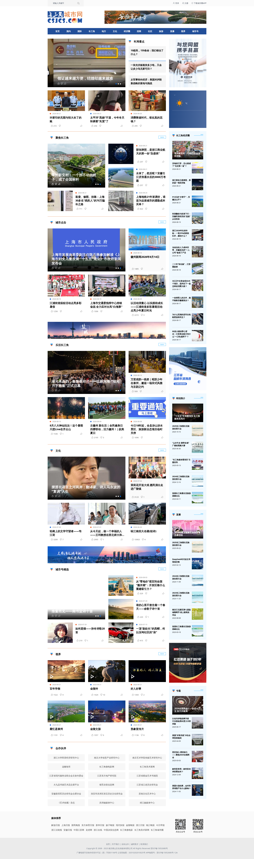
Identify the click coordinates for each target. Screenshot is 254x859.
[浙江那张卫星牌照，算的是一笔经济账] (197, 184)
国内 (69, 31)
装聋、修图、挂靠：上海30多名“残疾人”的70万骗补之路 (90, 200)
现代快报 (120, 825)
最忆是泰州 (56, 729)
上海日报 (65, 825)
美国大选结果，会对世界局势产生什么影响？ (181, 787)
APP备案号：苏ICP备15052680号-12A (162, 852)
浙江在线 (98, 829)
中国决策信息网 (111, 829)
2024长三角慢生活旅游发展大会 (180, 477)
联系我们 (144, 844)
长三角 (92, 31)
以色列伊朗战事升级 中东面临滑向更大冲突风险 (181, 721)
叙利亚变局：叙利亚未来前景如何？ (181, 770)
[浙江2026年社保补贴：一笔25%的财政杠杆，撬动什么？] (197, 235)
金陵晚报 (130, 825)
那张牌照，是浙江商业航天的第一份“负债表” (150, 151)
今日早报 (160, 825)
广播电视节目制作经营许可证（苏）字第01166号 (97, 852)
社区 (150, 31)
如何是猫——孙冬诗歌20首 (90, 630)
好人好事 (136, 688)
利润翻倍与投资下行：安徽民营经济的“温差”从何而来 (181, 216)
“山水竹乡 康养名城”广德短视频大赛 (180, 444)
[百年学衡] (66, 671)
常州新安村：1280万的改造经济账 (187, 154)
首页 (57, 31)
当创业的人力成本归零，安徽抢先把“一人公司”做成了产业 (181, 250)
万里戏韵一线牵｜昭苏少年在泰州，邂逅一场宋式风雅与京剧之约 (146, 383)
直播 (172, 31)
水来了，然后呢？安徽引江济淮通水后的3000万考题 (151, 176)
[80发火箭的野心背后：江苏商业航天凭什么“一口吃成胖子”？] (197, 335)
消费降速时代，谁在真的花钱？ (146, 119)
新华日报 (100, 825)
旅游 (161, 31)
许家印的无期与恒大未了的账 (65, 119)
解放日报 (55, 825)
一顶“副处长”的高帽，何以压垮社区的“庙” (150, 630)
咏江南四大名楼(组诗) (143, 531)
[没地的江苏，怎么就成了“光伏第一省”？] (197, 167)
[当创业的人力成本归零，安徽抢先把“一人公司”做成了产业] (197, 251)
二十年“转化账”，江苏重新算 (181, 265)
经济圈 (127, 31)
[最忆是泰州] (66, 711)
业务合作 (125, 844)
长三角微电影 (126, 829)
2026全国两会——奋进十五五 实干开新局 (187, 710)
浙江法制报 (56, 829)
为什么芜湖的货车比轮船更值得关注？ (181, 315)
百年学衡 (55, 688)
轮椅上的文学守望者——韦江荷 (65, 533)
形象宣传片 (137, 729)
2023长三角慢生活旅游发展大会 (180, 594)
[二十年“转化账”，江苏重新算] (197, 268)
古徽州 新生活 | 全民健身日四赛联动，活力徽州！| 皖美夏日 (107, 429)
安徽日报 (68, 829)
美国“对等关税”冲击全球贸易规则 (181, 736)
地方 (104, 31)
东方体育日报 (87, 825)
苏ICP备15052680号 (159, 848)
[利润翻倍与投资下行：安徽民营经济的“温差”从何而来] (197, 218)
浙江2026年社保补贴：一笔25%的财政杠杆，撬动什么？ (180, 233)
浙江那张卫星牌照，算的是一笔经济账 (181, 181)
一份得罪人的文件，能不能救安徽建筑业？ (181, 299)
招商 (139, 31)
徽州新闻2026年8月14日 (145, 257)
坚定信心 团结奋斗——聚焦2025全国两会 (180, 755)
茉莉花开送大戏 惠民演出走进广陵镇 (147, 486)
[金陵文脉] (106, 711)
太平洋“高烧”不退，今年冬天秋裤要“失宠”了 (107, 119)
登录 (177, 3)
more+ (162, 137)
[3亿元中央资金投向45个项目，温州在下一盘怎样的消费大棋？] (197, 285)
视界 (183, 31)
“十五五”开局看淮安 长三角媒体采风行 (187, 417)
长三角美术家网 (141, 829)
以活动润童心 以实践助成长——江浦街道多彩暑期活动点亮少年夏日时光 (147, 306)
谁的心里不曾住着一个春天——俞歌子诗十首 (150, 606)
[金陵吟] (106, 671)
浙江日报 (140, 825)
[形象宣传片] (147, 711)
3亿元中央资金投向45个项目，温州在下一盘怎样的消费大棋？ (181, 283)
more (202, 134)
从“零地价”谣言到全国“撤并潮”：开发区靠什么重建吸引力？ (150, 585)
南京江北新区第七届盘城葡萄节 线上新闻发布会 (181, 612)
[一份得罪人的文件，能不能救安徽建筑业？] (197, 302)
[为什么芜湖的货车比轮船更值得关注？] (197, 319)
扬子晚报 (110, 825)
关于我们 (115, 844)
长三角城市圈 (157, 829)
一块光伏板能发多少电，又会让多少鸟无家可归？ (146, 66)
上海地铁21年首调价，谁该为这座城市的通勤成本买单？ (150, 200)
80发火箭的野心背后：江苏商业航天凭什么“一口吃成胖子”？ (181, 334)
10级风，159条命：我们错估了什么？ (147, 52)
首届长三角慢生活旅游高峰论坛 (181, 494)
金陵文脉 (95, 729)
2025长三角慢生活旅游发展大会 (180, 427)
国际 (80, 31)
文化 (115, 31)
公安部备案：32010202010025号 (132, 852)
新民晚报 (75, 825)
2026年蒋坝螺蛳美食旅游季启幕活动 (187, 534)
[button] (116, 83)
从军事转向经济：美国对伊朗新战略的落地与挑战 (146, 81)
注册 (186, 3)
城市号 (195, 31)
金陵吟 (94, 688)
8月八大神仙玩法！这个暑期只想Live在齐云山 (66, 427)
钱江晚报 (150, 825)
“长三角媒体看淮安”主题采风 (181, 460)
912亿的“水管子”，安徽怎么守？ (181, 198)
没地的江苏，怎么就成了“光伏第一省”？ (181, 164)
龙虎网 (89, 829)
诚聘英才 (134, 844)
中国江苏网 (79, 829)
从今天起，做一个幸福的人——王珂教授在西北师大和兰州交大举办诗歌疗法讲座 (106, 533)
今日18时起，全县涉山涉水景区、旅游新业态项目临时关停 (147, 429)
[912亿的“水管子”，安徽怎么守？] (197, 201)
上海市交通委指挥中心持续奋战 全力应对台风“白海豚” (106, 304)
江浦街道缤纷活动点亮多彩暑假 (65, 304)
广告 (162, 336)
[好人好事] (147, 671)
